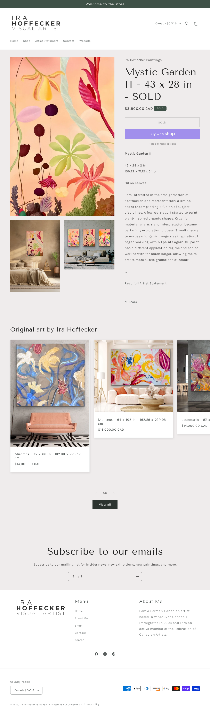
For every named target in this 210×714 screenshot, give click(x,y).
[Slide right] (114, 493)
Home (79, 611)
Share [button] (133, 302)
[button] (187, 23)
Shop (78, 625)
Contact (80, 633)
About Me (81, 618)
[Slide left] (95, 493)
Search (79, 640)
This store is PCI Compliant (64, 704)
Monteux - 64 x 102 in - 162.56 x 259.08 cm (132, 421)
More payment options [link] (162, 143)
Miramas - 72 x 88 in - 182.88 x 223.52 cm (48, 456)
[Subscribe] (137, 576)
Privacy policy (91, 704)
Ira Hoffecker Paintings (33, 704)
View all (105, 504)
